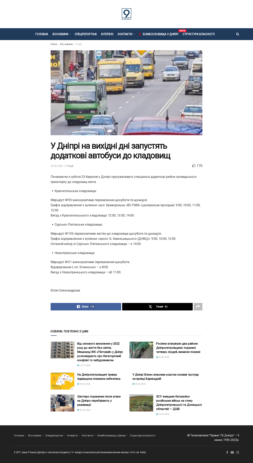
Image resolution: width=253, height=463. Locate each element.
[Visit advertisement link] (126, 319)
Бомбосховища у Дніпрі (160, 33)
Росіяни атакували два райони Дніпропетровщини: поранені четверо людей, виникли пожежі (178, 348)
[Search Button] (237, 34)
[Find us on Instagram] (237, 452)
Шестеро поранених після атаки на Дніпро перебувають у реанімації (99, 401)
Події (79, 44)
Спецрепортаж (86, 34)
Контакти (125, 34)
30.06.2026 (163, 357)
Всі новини (60, 34)
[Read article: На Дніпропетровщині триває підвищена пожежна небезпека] (62, 381)
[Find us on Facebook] (227, 452)
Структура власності (199, 34)
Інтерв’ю (107, 34)
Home (54, 44)
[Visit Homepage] (126, 14)
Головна (41, 34)
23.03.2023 (57, 165)
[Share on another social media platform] (198, 306)
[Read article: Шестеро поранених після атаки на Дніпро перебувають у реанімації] (62, 403)
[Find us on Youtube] (232, 452)
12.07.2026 (84, 365)
